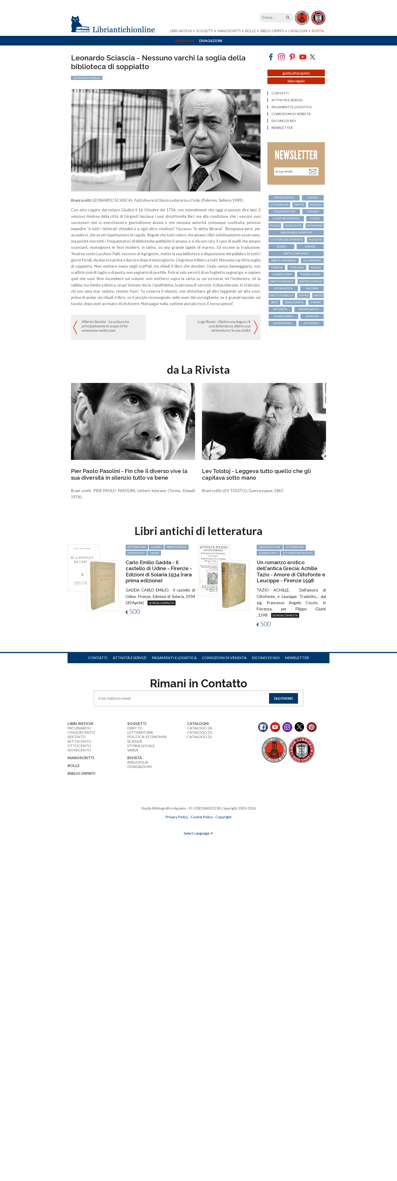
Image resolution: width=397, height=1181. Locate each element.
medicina (312, 316)
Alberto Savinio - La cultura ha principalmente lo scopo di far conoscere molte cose (105, 325)
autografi (311, 323)
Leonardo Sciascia (86, 77)
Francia (277, 267)
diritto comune (310, 281)
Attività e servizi (287, 100)
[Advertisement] (138, 891)
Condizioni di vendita (291, 114)
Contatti (280, 93)
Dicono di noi (284, 121)
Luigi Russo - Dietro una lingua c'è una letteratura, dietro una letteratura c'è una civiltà (223, 325)
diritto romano (281, 281)
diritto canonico (296, 253)
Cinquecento (81, 732)
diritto (299, 204)
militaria (312, 288)
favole (316, 267)
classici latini (282, 274)
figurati (313, 211)
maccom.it (184, 824)
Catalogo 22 (199, 736)
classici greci (283, 316)
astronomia (282, 323)
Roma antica (283, 288)
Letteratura (140, 732)
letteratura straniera (286, 239)
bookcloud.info (207, 824)
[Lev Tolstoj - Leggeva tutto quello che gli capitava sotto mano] (264, 421)
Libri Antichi (181, 31)
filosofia (315, 239)
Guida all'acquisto (296, 73)
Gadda (154, 553)
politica (316, 204)
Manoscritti (229, 31)
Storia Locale (141, 745)
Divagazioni (210, 41)
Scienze (134, 741)
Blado (281, 246)
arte (274, 302)
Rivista (318, 31)
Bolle (250, 31)
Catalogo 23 (199, 732)
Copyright (224, 817)
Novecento (293, 225)
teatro (303, 295)
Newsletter (282, 128)
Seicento (76, 736)
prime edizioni (284, 197)
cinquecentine (284, 211)
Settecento (79, 741)
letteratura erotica (298, 553)
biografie (280, 309)
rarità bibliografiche (296, 232)
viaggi (318, 295)
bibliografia (294, 302)
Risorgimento (309, 309)
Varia (132, 750)
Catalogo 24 (199, 728)
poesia (275, 225)
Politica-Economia (147, 736)
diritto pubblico (282, 295)
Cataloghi (297, 31)
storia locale (310, 274)
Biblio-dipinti (272, 31)
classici (312, 197)
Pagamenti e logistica (292, 107)
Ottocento (79, 745)
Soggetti (204, 31)
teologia (297, 267)
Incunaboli (79, 728)
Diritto (134, 728)
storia (315, 218)
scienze (310, 246)
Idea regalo (296, 81)
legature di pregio (286, 218)
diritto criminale (283, 260)
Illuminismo (312, 260)
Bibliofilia (184, 41)
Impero (316, 302)
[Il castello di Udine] (84, 567)
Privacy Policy (176, 817)
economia (314, 225)
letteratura (279, 204)
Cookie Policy (202, 817)
